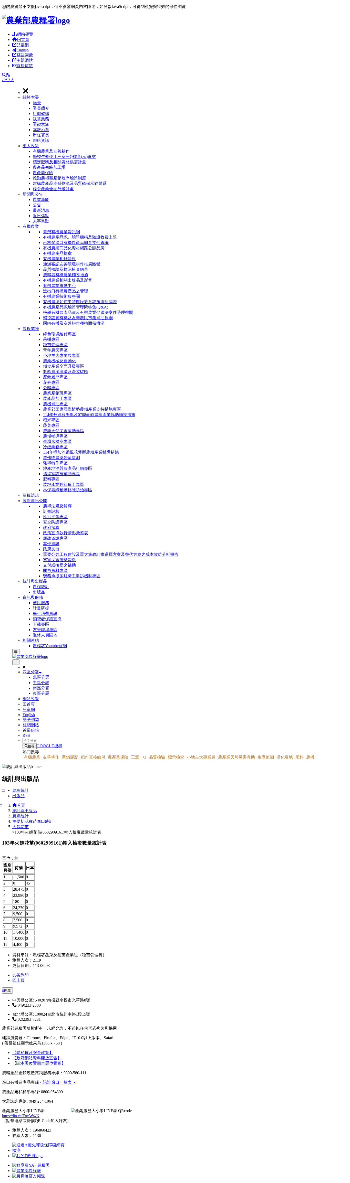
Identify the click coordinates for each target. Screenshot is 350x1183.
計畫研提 (41, 608)
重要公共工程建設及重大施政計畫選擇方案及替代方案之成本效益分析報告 (110, 554)
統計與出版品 (35, 581)
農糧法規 (31, 495)
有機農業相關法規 (59, 259)
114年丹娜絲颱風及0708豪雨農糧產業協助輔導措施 (89, 414)
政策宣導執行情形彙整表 (65, 533)
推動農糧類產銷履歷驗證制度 (59, 178)
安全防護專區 (55, 522)
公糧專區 (51, 388)
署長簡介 (41, 108)
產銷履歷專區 (55, 377)
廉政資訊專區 (55, 538)
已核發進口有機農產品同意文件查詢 (76, 242)
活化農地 (284, 757)
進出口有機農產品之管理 (65, 291)
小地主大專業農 (201, 757)
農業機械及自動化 (59, 361)
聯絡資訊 (41, 140)
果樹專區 (51, 339)
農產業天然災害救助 (236, 757)
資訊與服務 (33, 597)
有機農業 (31, 226)
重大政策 (31, 146)
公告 (37, 205)
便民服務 (41, 603)
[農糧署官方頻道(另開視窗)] (28, 1176)
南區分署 (41, 688)
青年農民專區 (55, 350)
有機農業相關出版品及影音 (67, 280)
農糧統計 (41, 586)
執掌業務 (41, 119)
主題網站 (24, 60)
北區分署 (41, 677)
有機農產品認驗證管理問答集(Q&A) (75, 307)
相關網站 (31, 725)
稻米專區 (51, 420)
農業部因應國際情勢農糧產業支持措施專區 (82, 409)
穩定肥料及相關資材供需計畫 (59, 162)
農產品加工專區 (57, 398)
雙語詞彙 (24, 55)
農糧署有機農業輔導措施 (65, 275)
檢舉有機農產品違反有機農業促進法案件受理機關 (88, 312)
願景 (37, 103)
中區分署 (41, 682)
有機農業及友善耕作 (51, 151)
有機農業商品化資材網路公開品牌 (74, 248)
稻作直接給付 (93, 757)
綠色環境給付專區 (59, 334)
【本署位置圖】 (39, 1063)
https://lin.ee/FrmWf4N (20, 1116)
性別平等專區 (55, 517)
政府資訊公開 (35, 500)
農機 (310, 757)
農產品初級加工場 (49, 167)
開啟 (7, 990)
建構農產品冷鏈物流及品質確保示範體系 (70, 183)
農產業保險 (43, 172)
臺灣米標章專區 (57, 441)
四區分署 (31, 672)
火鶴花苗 (20, 827)
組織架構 (41, 113)
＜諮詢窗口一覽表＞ (57, 1082)
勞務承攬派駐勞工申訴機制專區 (71, 576)
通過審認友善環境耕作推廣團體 (71, 264)
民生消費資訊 (45, 613)
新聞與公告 (33, 194)
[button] (185, 119)
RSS (26, 735)
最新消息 (41, 210)
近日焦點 (41, 216)
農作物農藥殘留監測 (61, 457)
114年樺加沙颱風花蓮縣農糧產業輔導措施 (81, 452)
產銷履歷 (70, 757)
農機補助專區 (55, 404)
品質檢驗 (157, 757)
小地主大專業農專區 (61, 355)
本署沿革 (41, 129)
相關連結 (31, 640)
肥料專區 (51, 479)
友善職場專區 (45, 629)
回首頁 (23, 39)
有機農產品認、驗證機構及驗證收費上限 (80, 237)
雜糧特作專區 (55, 463)
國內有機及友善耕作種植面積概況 (74, 323)
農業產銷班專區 (57, 393)
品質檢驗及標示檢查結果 (65, 269)
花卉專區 (51, 382)
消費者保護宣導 (47, 619)
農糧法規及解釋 (57, 506)
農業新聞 (41, 199)
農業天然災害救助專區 (63, 431)
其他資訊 (51, 543)
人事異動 (41, 221)
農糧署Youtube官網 (50, 646)
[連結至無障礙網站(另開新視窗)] (39, 1150)
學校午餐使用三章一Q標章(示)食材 (64, 156)
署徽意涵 (41, 124)
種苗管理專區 (55, 345)
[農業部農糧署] (36, 20)
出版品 (39, 592)
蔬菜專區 (51, 425)
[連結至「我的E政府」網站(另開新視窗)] (27, 1156)
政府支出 (51, 549)
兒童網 (22, 45)
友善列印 (20, 975)
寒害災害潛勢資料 (59, 560)
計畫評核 (51, 511)
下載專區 (41, 624)
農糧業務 (31, 328)
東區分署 (41, 693)
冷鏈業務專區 (55, 447)
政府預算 (51, 527)
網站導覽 (25, 34)
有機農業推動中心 (59, 285)
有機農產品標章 (57, 253)
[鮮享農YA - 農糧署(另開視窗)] (31, 1165)
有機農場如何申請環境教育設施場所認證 (80, 302)
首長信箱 (24, 65)
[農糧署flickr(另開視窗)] (26, 1170)
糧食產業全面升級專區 (63, 366)
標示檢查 (176, 757)
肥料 (299, 757)
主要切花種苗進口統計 (32, 821)
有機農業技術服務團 (61, 296)
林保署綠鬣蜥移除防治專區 (67, 490)
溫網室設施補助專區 (61, 474)
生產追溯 (266, 757)
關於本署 (31, 97)
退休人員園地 (45, 635)
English (22, 50)
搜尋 (31, 746)
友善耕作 (51, 757)
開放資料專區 (55, 570)
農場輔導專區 (55, 436)
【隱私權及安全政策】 (32, 1052)
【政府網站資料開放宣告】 (36, 1058)
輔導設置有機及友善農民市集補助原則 (78, 318)
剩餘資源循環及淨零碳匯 (65, 371)
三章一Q (138, 757)
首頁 (21, 805)
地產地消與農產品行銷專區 (67, 468)
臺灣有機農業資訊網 (61, 232)
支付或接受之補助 (59, 565)
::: (3, 790)
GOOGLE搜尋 (49, 746)
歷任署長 (41, 135)
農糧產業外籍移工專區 (63, 484)
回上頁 (18, 980)
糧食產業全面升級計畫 (53, 189)
